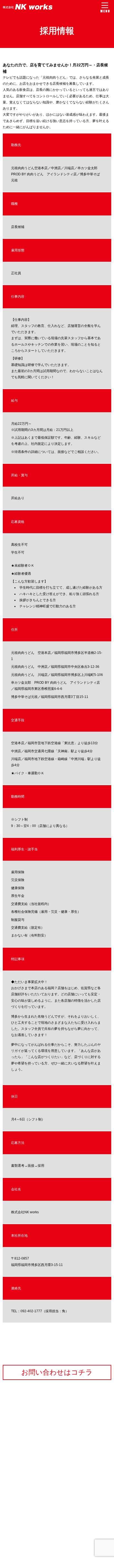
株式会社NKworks (28, 7)
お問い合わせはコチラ (57, 1372)
